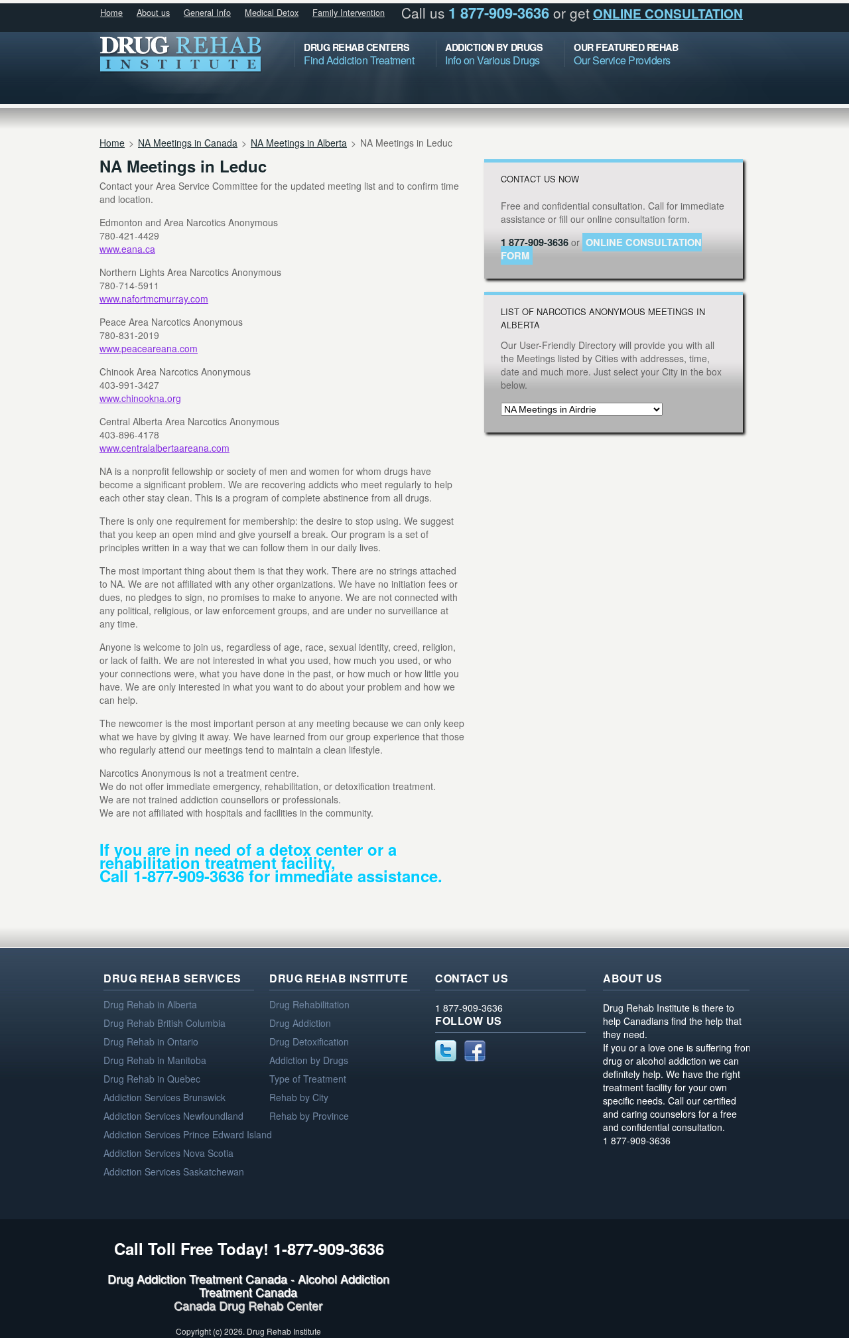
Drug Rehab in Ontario (150, 1041)
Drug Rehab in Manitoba (154, 1060)
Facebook (475, 1050)
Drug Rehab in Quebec (151, 1078)
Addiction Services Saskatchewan (173, 1171)
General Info (207, 12)
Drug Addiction (300, 1023)
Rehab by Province (309, 1115)
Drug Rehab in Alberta (150, 1004)
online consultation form (601, 249)
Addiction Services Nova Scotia (168, 1153)
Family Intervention (348, 12)
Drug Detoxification (309, 1041)
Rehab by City (298, 1097)
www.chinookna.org (140, 398)
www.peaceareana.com (148, 348)
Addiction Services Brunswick (164, 1097)
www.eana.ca (127, 248)
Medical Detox (271, 12)
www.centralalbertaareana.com (164, 447)
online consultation (668, 14)
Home (111, 12)
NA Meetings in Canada (187, 142)
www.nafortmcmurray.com (153, 298)
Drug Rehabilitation (309, 1004)
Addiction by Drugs (308, 1060)
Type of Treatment (307, 1078)
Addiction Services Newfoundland (173, 1115)
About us (153, 12)
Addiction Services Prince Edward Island (187, 1134)
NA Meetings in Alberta (299, 142)
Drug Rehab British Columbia (164, 1023)
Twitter (445, 1050)
